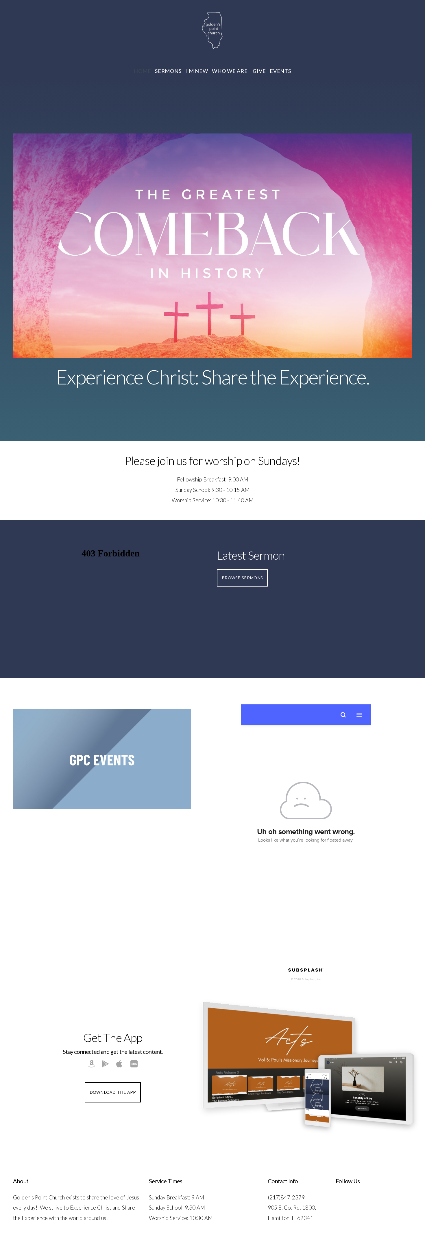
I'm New (196, 71)
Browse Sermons (242, 577)
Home (142, 71)
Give (259, 71)
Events (280, 71)
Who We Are (230, 71)
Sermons (168, 71)
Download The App (113, 1092)
